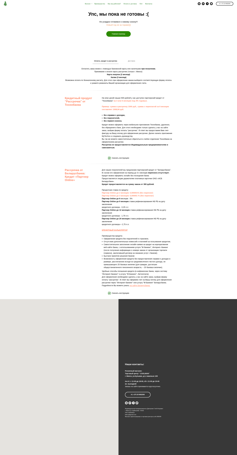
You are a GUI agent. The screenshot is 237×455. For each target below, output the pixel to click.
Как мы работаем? (114, 4)
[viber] (203, 3)
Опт (141, 4)
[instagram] (199, 3)
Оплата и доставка (130, 4)
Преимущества (99, 4)
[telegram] (207, 3)
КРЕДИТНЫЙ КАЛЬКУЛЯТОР (115, 230)
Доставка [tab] (131, 61)
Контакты (148, 4)
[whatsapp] (211, 3)
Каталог (88, 4)
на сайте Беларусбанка (140, 285)
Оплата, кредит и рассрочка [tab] (105, 61)
